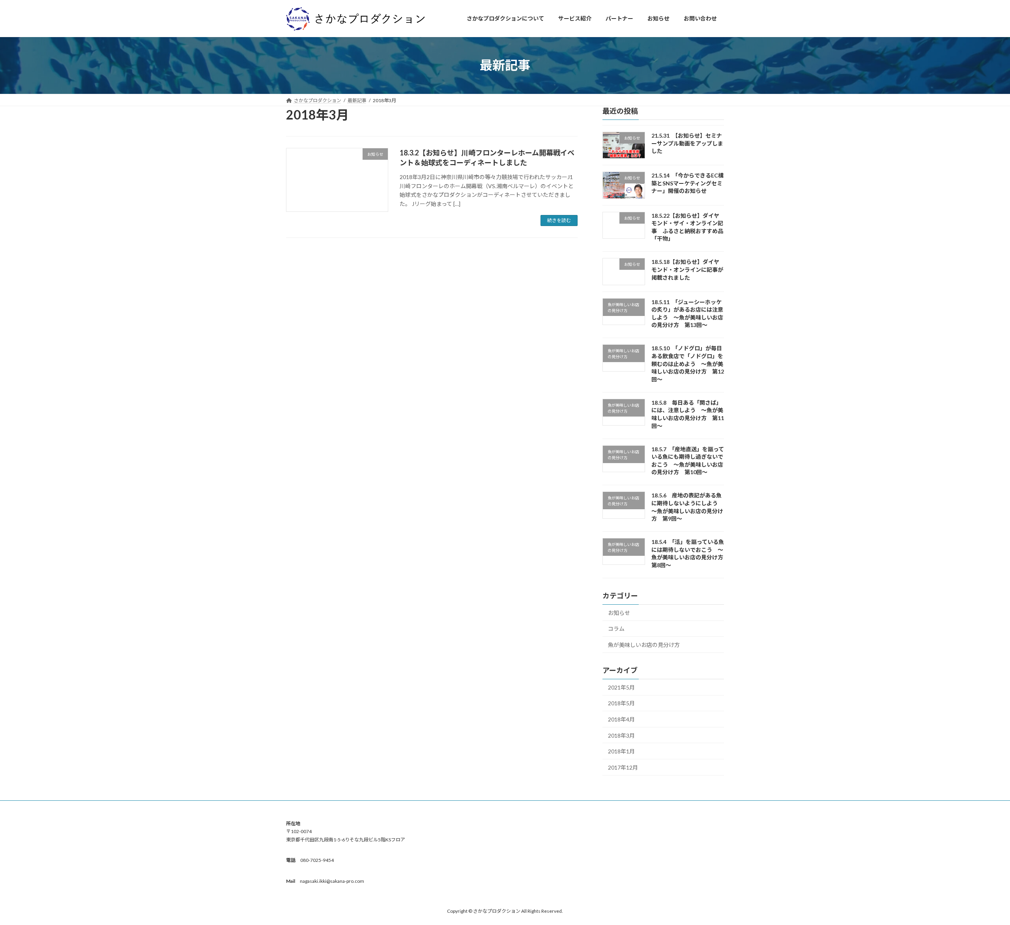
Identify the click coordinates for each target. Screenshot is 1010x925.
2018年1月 (621, 751)
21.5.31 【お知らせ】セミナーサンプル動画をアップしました (687, 143)
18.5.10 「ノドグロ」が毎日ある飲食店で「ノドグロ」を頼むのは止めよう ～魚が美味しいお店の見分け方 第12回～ (687, 363)
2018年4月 (621, 719)
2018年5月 (621, 703)
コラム (616, 628)
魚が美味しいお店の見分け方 (644, 644)
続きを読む (559, 220)
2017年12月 (623, 767)
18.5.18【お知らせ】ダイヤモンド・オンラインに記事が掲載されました (687, 269)
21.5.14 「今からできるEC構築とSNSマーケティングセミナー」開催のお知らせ (687, 183)
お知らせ (619, 612)
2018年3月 (621, 735)
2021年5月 (621, 687)
